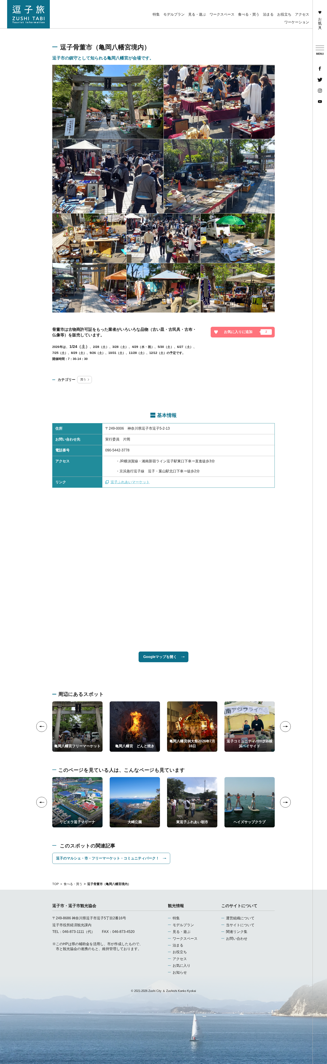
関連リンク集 (236, 932)
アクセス (180, 959)
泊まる (178, 945)
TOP (55, 884)
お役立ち (180, 952)
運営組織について (240, 918)
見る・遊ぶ (181, 932)
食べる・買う (73, 884)
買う (83, 379)
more (56, 703)
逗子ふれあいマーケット (130, 482)
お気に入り (320, 21)
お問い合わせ (236, 938)
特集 (176, 918)
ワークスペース (185, 938)
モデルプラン (183, 925)
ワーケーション (296, 22)
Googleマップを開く (160, 657)
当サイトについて (240, 925)
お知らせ (180, 972)
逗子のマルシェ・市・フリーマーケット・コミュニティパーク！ (107, 858)
